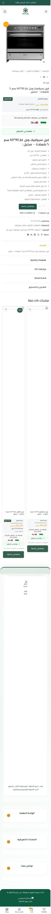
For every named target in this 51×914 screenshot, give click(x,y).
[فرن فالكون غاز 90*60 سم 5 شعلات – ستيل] (13, 408)
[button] (37, 548)
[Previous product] (47, 77)
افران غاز (31, 542)
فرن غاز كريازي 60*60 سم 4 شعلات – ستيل (39, 513)
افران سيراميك (18, 71)
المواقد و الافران (33, 71)
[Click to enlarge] (44, 62)
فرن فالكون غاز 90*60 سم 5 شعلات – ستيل (14, 513)
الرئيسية (45, 71)
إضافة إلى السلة (27, 206)
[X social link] (38, 235)
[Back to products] (44, 77)
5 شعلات (38, 230)
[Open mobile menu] (46, 11)
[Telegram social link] (28, 235)
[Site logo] (25, 11)
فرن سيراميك (18, 230)
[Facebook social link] (41, 235)
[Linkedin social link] (31, 235)
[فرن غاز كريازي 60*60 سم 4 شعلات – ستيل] (37, 408)
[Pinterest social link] (35, 235)
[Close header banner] (3, 2)
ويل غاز (46, 82)
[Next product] (40, 77)
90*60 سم (28, 230)
